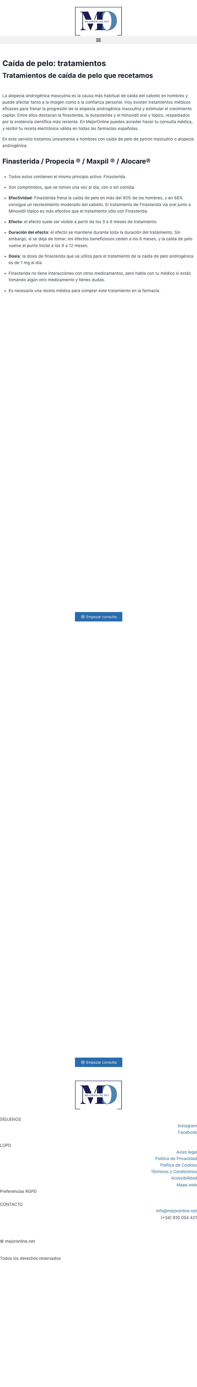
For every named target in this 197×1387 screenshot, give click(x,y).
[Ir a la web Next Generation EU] (98, 1361)
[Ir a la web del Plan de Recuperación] (98, 1324)
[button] (98, 40)
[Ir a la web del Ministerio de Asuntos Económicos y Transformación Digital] (98, 1287)
